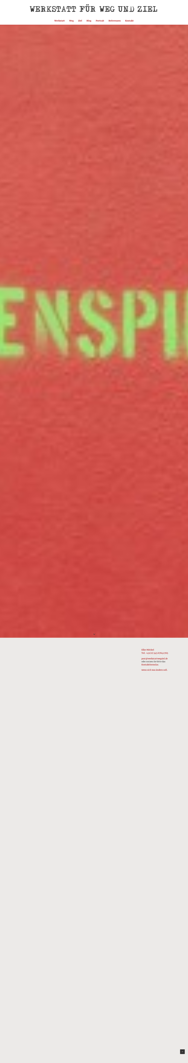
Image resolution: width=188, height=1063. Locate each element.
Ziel (80, 20)
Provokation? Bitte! (30, 904)
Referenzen (115, 20)
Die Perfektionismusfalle (34, 737)
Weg (71, 20)
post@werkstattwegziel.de (154, 658)
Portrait (100, 20)
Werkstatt (59, 20)
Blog (89, 20)
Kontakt (129, 20)
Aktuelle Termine (29, 780)
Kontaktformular (149, 664)
